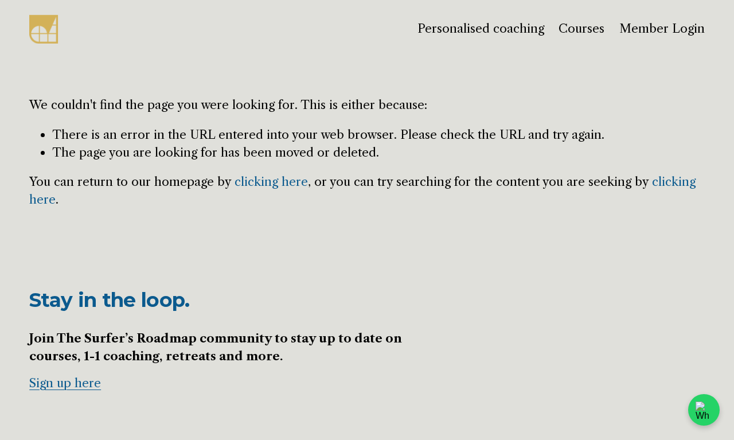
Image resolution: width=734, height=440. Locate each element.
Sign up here (65, 383)
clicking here (271, 181)
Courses (581, 28)
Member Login (662, 28)
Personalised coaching (480, 28)
